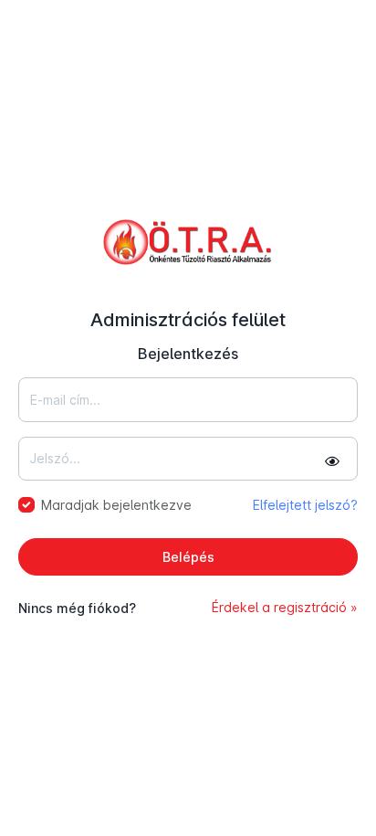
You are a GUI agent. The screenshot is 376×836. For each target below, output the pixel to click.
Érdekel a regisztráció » (285, 607)
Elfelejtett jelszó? (305, 505)
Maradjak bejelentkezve (116, 505)
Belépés (188, 557)
